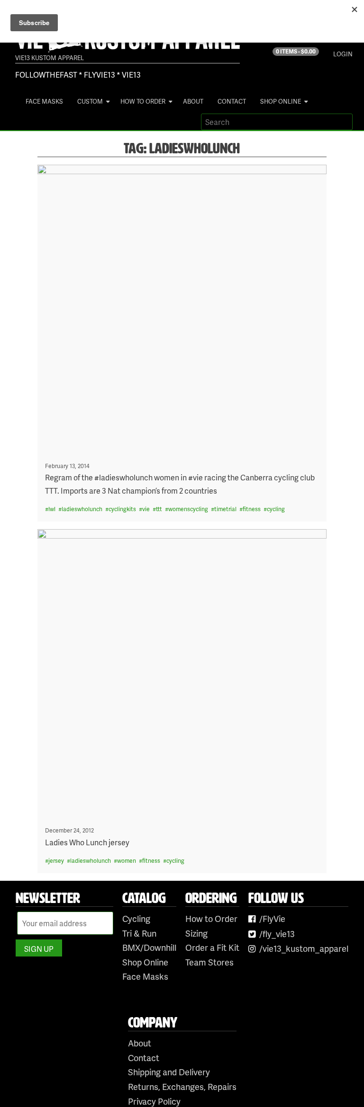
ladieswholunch (82, 509)
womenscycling (188, 509)
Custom (90, 101)
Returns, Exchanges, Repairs (182, 1086)
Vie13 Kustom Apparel (49, 57)
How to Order (142, 101)
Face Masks (44, 101)
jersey (56, 861)
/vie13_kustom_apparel (303, 948)
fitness (252, 509)
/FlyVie (272, 918)
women (126, 861)
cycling (276, 509)
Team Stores (209, 962)
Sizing (196, 933)
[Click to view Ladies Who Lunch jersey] (182, 673)
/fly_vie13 (277, 933)
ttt (159, 509)
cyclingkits (122, 509)
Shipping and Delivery (169, 1072)
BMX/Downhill (149, 947)
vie (146, 509)
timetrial (225, 509)
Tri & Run (139, 933)
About (193, 101)
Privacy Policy (154, 1101)
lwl (51, 509)
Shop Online (280, 101)
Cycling (136, 918)
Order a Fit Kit (212, 947)
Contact (232, 101)
